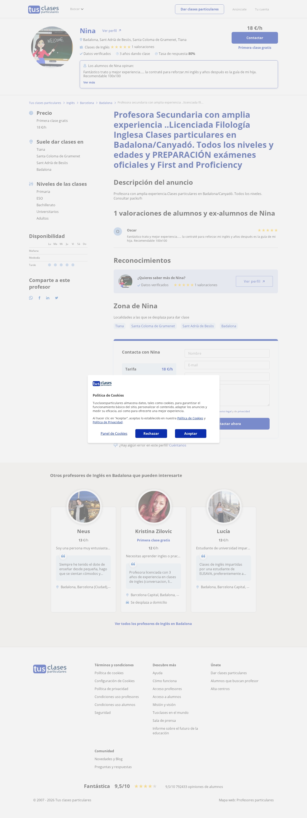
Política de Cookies (190, 418)
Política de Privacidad (108, 422)
